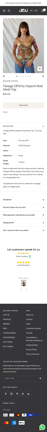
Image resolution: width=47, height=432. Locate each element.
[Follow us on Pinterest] (17, 394)
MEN (5, 328)
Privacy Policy (31, 349)
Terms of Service (32, 354)
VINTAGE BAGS (9, 333)
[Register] (40, 378)
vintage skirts (15, 187)
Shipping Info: (8, 223)
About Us (29, 315)
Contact (29, 319)
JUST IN (6, 315)
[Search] (9, 11)
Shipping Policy (32, 345)
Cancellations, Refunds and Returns (34, 339)
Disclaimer (7, 200)
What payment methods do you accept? (19, 215)
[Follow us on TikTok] (23, 394)
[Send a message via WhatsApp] (42, 427)
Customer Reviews (33, 328)
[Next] (43, 76)
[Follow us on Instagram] (11, 394)
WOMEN (6, 324)
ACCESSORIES (9, 337)
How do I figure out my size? (14, 207)
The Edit (29, 333)
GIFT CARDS (8, 346)
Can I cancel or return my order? (15, 230)
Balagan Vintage (10, 81)
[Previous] (4, 76)
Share (5, 112)
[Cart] (42, 11)
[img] (23, 253)
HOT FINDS (7, 342)
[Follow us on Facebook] (6, 394)
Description (8, 126)
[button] (34, 11)
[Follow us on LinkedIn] (28, 394)
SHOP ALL (7, 319)
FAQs (28, 324)
